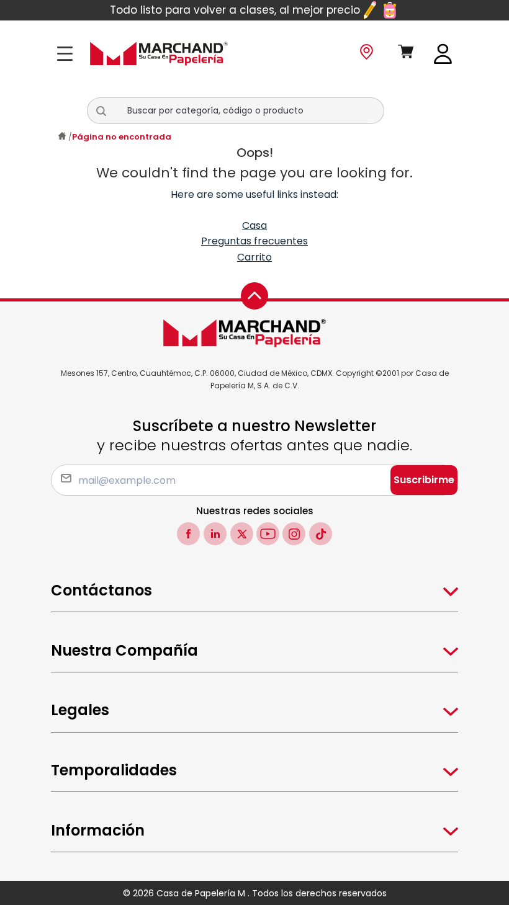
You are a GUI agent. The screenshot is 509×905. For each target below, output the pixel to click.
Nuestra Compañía (124, 650)
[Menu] (68, 53)
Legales (80, 710)
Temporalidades (114, 770)
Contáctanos (101, 590)
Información (98, 830)
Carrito (254, 257)
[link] (443, 53)
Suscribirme (424, 480)
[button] (106, 111)
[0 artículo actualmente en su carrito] (406, 54)
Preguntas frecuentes (254, 241)
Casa (254, 225)
